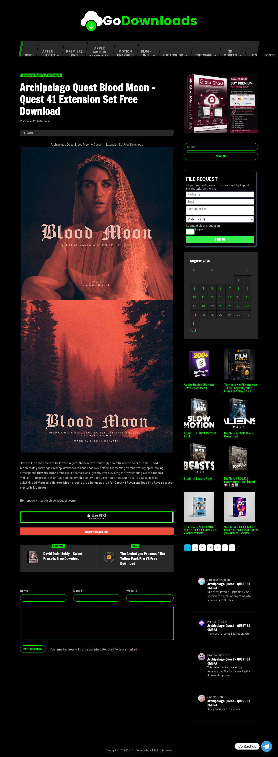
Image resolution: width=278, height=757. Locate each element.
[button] (97, 517)
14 (229, 297)
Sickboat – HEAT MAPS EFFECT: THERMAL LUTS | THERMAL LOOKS (241, 530)
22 (238, 306)
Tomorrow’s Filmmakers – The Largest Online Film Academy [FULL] (241, 388)
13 (220, 297)
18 (203, 306)
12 (212, 297)
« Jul (193, 330)
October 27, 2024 (33, 121)
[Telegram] (266, 746)
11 (203, 297)
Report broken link (96, 532)
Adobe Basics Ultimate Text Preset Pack (199, 386)
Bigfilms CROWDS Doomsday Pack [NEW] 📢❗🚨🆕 (239, 482)
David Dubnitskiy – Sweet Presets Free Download (63, 556)
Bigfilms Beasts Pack (198, 478)
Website (131, 590)
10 (194, 297)
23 (247, 306)
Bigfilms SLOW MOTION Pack (200, 435)
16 (247, 297)
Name (25, 590)
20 (220, 306)
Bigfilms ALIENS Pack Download (238, 435)
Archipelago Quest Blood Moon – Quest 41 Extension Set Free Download (88, 99)
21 (229, 306)
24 (194, 314)
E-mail (78, 590)
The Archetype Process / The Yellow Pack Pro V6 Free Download (142, 558)
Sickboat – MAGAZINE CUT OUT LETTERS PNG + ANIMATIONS (200, 530)
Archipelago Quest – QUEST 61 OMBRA (228, 586)
